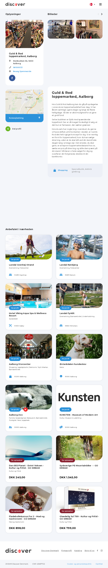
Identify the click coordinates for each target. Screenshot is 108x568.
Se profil (15, 259)
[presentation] (98, 14)
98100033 (17, 67)
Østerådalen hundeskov (73, 364)
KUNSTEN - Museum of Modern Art (79, 415)
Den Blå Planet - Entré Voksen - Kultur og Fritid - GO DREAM (26, 466)
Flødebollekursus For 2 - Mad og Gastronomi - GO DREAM (26, 517)
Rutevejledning (16, 118)
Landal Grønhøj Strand (21, 265)
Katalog (78, 551)
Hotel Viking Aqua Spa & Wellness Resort (27, 314)
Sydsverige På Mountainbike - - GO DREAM (79, 466)
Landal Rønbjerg (69, 265)
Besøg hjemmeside (22, 71)
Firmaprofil (66, 551)
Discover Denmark (50, 551)
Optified (99, 564)
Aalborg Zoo (16, 415)
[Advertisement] (75, 62)
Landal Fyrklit (67, 313)
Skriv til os (89, 551)
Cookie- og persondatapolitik (79, 564)
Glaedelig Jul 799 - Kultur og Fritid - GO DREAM (79, 517)
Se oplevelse (16, 460)
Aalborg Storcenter (20, 364)
